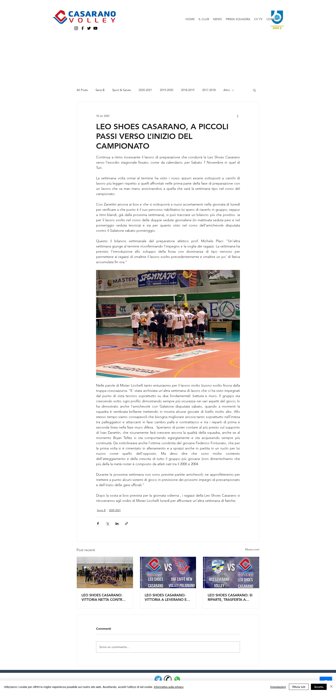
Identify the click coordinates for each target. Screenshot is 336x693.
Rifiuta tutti (298, 687)
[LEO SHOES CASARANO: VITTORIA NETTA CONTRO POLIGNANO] (105, 572)
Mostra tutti (252, 549)
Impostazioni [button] (278, 687)
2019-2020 (166, 90)
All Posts (82, 90)
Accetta (318, 687)
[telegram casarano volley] (158, 679)
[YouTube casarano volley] (95, 28)
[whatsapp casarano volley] (177, 679)
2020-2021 (145, 90)
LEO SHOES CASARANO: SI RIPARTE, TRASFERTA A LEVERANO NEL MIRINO (230, 597)
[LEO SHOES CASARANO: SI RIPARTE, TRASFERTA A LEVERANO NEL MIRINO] (231, 572)
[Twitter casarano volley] (89, 28)
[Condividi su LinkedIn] (117, 523)
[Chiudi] (331, 687)
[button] (204, 19)
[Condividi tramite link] (126, 523)
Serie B (99, 90)
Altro (226, 90)
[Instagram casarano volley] (76, 28)
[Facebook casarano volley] (82, 28)
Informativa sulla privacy (169, 687)
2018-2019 (187, 90)
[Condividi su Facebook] (98, 523)
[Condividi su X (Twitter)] (107, 523)
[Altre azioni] (237, 116)
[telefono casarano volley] (168, 679)
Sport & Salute (121, 90)
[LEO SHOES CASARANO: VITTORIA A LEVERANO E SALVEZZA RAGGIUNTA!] (168, 572)
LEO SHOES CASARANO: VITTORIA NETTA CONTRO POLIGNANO (103, 597)
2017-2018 (209, 90)
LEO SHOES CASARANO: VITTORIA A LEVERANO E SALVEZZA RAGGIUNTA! (166, 597)
